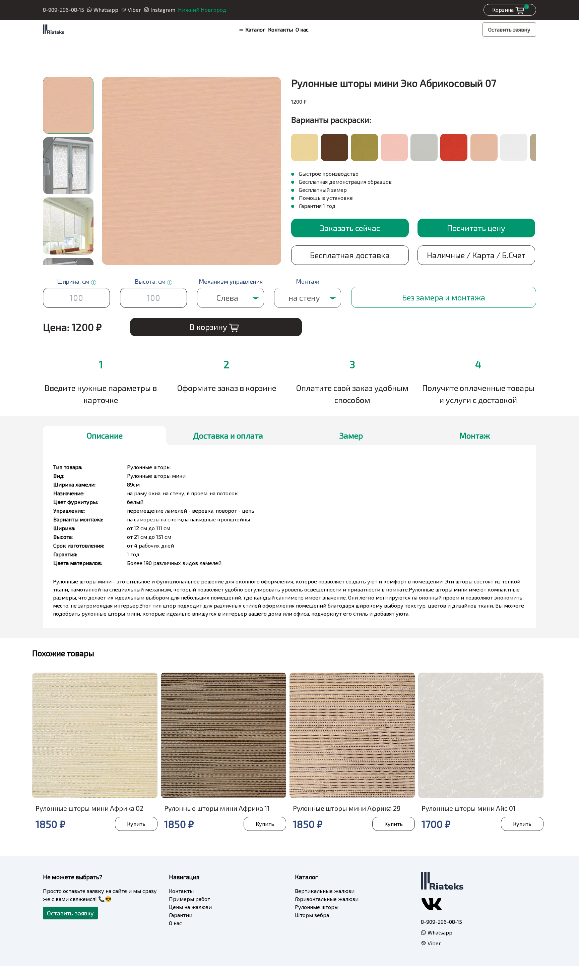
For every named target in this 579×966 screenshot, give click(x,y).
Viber (134, 9)
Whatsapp (105, 9)
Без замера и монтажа (443, 297)
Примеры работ (189, 899)
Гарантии (180, 915)
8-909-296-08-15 (63, 9)
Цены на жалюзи (190, 907)
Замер (351, 435)
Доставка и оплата (228, 435)
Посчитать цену (476, 228)
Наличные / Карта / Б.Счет (476, 255)
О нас (302, 29)
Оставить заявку (509, 29)
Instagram (162, 9)
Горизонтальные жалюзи (327, 899)
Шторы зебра (312, 915)
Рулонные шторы (316, 907)
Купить (136, 823)
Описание (105, 435)
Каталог (255, 29)
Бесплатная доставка (350, 255)
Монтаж (474, 435)
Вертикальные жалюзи (325, 891)
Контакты (280, 29)
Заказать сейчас (350, 228)
